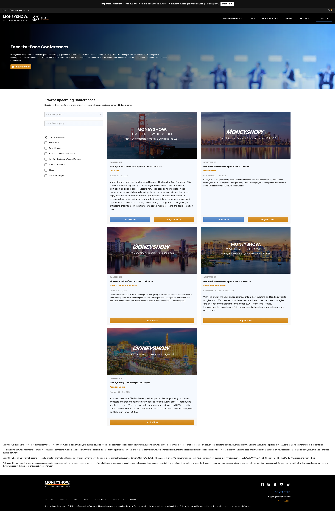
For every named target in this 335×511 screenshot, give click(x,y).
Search (57, 10)
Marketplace (100, 499)
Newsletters (118, 499)
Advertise (48, 499)
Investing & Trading (232, 18)
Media (86, 499)
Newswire (134, 499)
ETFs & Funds (54, 142)
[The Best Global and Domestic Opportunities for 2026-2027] (246, 135)
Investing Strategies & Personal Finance (65, 159)
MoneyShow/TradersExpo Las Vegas (130, 382)
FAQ (75, 499)
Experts (252, 18)
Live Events (304, 18)
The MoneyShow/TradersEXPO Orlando (131, 281)
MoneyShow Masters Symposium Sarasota (227, 281)
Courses (288, 18)
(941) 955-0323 (284, 501)
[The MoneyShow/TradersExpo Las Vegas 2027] (152, 351)
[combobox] (74, 114)
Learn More (130, 219)
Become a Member (18, 10)
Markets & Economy (57, 164)
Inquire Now (152, 320)
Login (5, 10)
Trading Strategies (56, 175)
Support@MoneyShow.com (279, 497)
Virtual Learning (269, 18)
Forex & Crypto (55, 148)
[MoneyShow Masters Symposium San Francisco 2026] (152, 135)
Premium (324, 18)
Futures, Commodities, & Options (62, 153)
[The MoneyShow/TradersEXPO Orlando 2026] (152, 250)
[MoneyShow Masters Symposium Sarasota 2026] (246, 250)
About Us (63, 499)
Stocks (52, 170)
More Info (227, 3)
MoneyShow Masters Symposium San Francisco (136, 166)
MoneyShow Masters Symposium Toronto (226, 166)
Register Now (174, 219)
